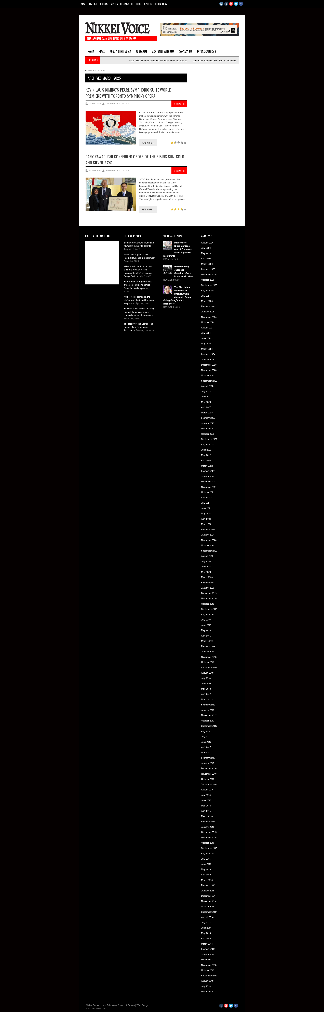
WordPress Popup (303, 50)
